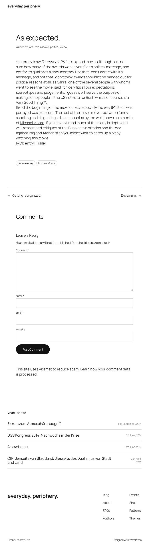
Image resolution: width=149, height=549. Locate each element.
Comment (22, 250)
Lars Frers (33, 47)
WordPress (135, 540)
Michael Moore (32, 122)
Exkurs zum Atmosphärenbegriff (34, 424)
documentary (25, 163)
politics (54, 47)
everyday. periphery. (24, 6)
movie (45, 47)
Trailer (41, 143)
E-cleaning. (129, 195)
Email (20, 312)
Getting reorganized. (26, 195)
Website (20, 329)
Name (20, 296)
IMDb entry (25, 143)
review (63, 47)
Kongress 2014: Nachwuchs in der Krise (43, 435)
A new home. (18, 447)
